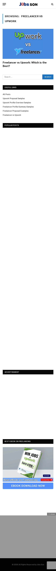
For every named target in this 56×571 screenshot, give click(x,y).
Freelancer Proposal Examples (16, 111)
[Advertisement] (28, 247)
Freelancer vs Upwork (12, 115)
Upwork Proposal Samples (14, 98)
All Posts (6, 94)
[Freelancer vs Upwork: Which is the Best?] (28, 44)
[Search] (52, 4)
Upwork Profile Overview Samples (17, 103)
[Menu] (4, 4)
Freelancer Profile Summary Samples (18, 107)
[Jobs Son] (28, 4)
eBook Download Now (28, 485)
